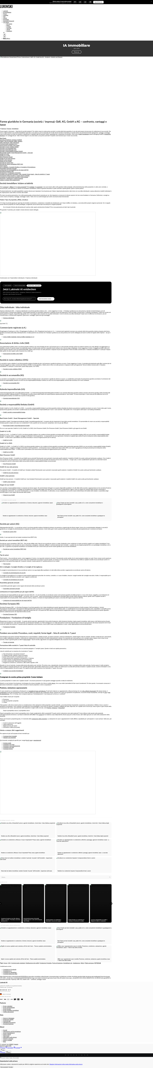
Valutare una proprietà (9, 737)
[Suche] (4, 37)
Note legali (6, 1036)
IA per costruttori (7, 1006)
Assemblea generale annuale (11, 588)
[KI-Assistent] (4, 33)
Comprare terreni (8, 749)
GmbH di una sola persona (10, 472)
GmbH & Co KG (7, 440)
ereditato (31, 187)
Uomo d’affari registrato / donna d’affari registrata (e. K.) (18, 337)
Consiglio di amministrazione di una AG (14, 573)
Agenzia (3, 128)
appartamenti (37, 740)
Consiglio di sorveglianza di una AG (13, 579)
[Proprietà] (6, 8)
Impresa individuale (8, 318)
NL (76, 1055)
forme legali (27, 639)
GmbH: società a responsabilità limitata (14, 412)
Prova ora (76, 52)
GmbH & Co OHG (8, 452)
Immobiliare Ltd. (67, 963)
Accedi (5, 1030)
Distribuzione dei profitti (32, 963)
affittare (12, 187)
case (30, 740)
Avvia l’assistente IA (9, 1033)
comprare (5, 187)
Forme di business (57, 963)
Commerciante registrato (18, 963)
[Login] (4, 35)
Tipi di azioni (6, 564)
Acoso (5, 963)
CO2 (9, 963)
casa (105, 692)
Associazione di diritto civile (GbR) (13, 353)
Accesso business (8, 1024)
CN (87, 1055)
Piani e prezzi (7, 1034)
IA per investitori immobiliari (11, 1010)
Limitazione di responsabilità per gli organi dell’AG (17, 600)
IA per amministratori (9, 1007)
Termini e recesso (8, 1038)
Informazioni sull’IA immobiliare (12, 1031)
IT (79, 1055)
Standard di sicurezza (9, 1022)
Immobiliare (15, 128)
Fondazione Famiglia (9, 627)
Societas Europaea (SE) (10, 614)
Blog (4, 1041)
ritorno (53, 683)
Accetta (11, 1067)
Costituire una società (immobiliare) (13, 671)
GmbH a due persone (9, 481)
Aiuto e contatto (7, 1040)
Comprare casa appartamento (11, 746)
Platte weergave (89, 963)
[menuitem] (57, 11)
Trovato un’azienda (8, 642)
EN (68, 1055)
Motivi (82, 963)
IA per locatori (7, 1009)
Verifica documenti (8, 1012)
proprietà (39, 187)
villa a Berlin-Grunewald (89, 691)
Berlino (49, 708)
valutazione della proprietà (39, 719)
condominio (3, 692)
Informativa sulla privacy (10, 1037)
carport (41, 714)
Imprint (16, 1044)
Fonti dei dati (7, 1021)
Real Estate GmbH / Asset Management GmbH (16, 425)
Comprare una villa (8, 747)
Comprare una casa (8, 744)
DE (65, 1055)
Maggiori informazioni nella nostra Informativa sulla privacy (66, 1064)
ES (73, 1055)
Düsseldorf (61, 708)
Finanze (9, 128)
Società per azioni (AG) (9, 531)
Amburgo (54, 708)
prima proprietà (21, 187)
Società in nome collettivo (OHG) (12, 369)
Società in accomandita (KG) (11, 383)
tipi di (27, 740)
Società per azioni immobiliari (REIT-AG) (14, 549)
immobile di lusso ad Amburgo (37, 691)
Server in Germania (8, 1018)
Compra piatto (7, 743)
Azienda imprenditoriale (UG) (11, 398)
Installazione (76, 963)
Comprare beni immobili (10, 736)
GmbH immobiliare (83, 134)
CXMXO (11, 1044)
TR (84, 1055)
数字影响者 (98, 963)
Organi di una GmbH (9, 495)
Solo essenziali (4, 1067)
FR (71, 1055)
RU (81, 1055)
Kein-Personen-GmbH (9, 464)
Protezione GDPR (8, 1019)
